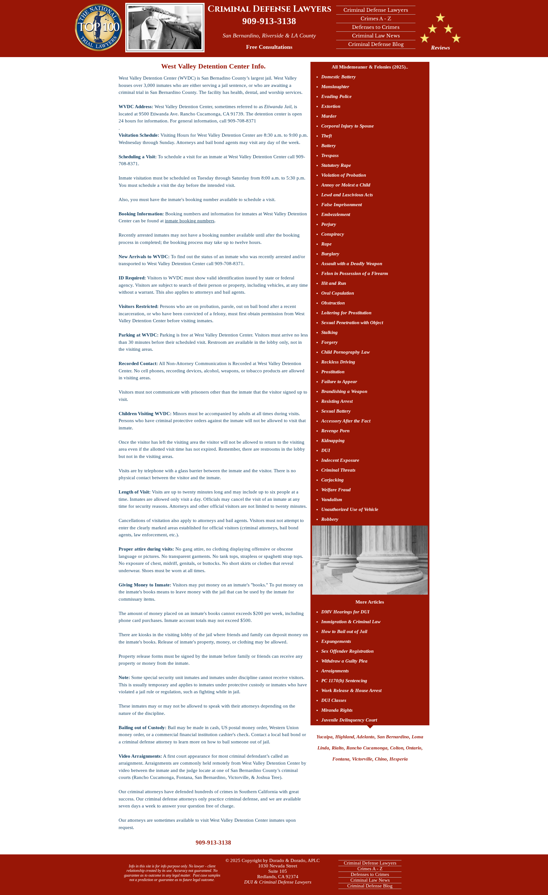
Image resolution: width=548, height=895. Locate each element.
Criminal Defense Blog (376, 44)
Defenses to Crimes (376, 27)
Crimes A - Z (376, 19)
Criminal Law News (376, 36)
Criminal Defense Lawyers (269, 9)
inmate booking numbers (189, 220)
